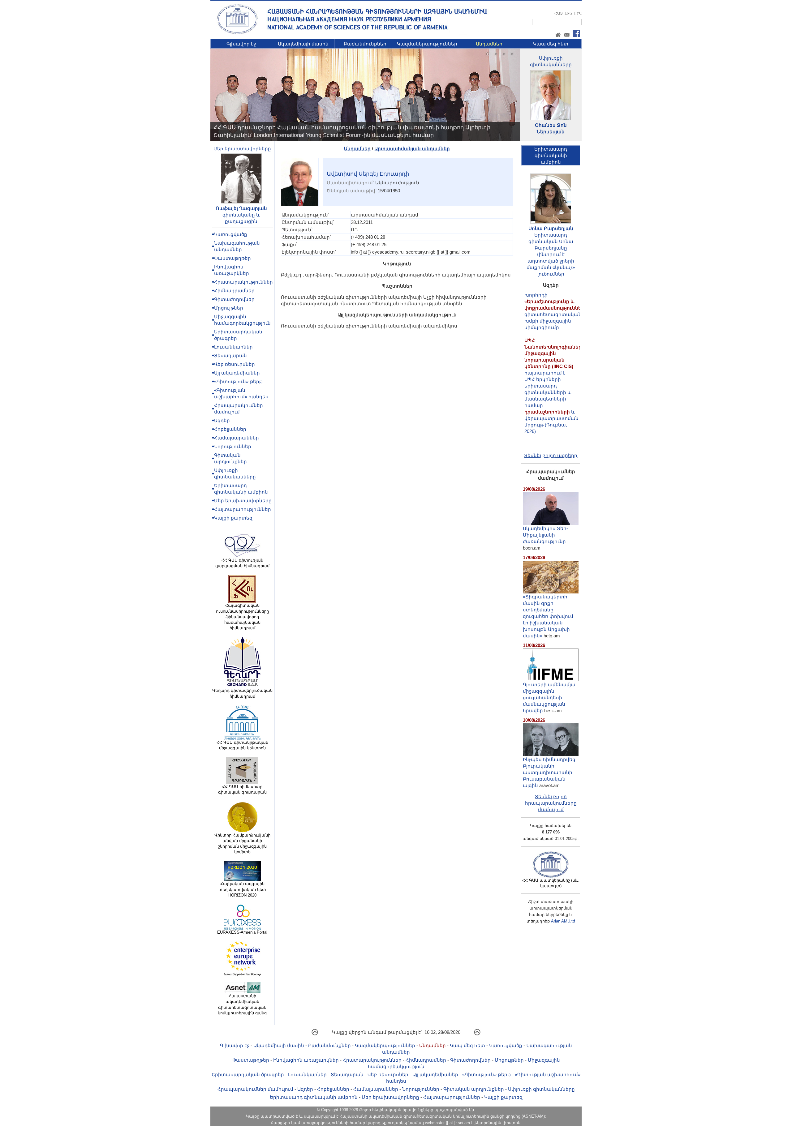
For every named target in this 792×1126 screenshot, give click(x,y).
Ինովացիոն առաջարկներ (306, 1060)
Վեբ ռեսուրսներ (234, 364)
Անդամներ (489, 43)
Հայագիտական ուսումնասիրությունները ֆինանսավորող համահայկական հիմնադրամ (242, 616)
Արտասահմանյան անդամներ (412, 148)
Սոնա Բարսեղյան (550, 228)
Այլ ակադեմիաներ (237, 372)
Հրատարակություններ (243, 282)
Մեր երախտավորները (242, 148)
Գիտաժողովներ (234, 299)
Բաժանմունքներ (365, 43)
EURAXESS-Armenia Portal (242, 932)
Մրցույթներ (228, 307)
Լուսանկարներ (233, 346)
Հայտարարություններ (242, 509)
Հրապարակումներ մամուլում (255, 1089)
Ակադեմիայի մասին (303, 43)
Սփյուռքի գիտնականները (541, 1089)
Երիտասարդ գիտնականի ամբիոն (314, 1097)
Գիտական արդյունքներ (473, 1089)
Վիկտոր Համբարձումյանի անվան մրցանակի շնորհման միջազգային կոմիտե (242, 843)
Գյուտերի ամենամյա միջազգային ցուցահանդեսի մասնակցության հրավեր (549, 697)
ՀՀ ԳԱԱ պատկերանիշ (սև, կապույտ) (550, 883)
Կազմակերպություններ (427, 43)
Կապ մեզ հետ (550, 43)
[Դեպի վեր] (315, 1034)
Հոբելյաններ (230, 429)
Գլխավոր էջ (241, 43)
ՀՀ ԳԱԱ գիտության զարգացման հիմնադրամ (242, 563)
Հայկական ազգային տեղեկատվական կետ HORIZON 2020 (242, 889)
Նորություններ (232, 446)
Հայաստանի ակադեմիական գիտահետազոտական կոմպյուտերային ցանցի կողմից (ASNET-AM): (443, 1116)
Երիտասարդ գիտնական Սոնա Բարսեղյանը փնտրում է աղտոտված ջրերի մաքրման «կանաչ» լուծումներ (551, 254)
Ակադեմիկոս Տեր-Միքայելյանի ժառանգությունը (545, 535)
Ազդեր (222, 420)
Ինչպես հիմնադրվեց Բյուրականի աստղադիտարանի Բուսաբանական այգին (549, 772)
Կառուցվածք (230, 234)
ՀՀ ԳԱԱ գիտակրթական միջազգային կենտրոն (242, 745)
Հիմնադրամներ (234, 290)
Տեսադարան (230, 355)
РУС (578, 13)
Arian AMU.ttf (563, 921)
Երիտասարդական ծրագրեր (248, 1074)
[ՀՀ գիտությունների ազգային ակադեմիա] (237, 33)
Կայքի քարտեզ (233, 517)
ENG (568, 13)
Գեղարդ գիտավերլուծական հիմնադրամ (242, 693)
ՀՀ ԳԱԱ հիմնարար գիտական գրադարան (242, 789)
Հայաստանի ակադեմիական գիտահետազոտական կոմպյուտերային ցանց (242, 1004)
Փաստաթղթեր (232, 258)
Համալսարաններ (236, 437)
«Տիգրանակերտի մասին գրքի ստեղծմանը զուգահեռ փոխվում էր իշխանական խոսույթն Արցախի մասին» (548, 616)
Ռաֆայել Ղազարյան (241, 208)
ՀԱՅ (558, 13)
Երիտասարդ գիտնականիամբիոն (550, 155)
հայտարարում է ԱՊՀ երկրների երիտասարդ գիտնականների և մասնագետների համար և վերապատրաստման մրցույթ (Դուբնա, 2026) (554, 365)
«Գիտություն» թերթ (238, 381)
